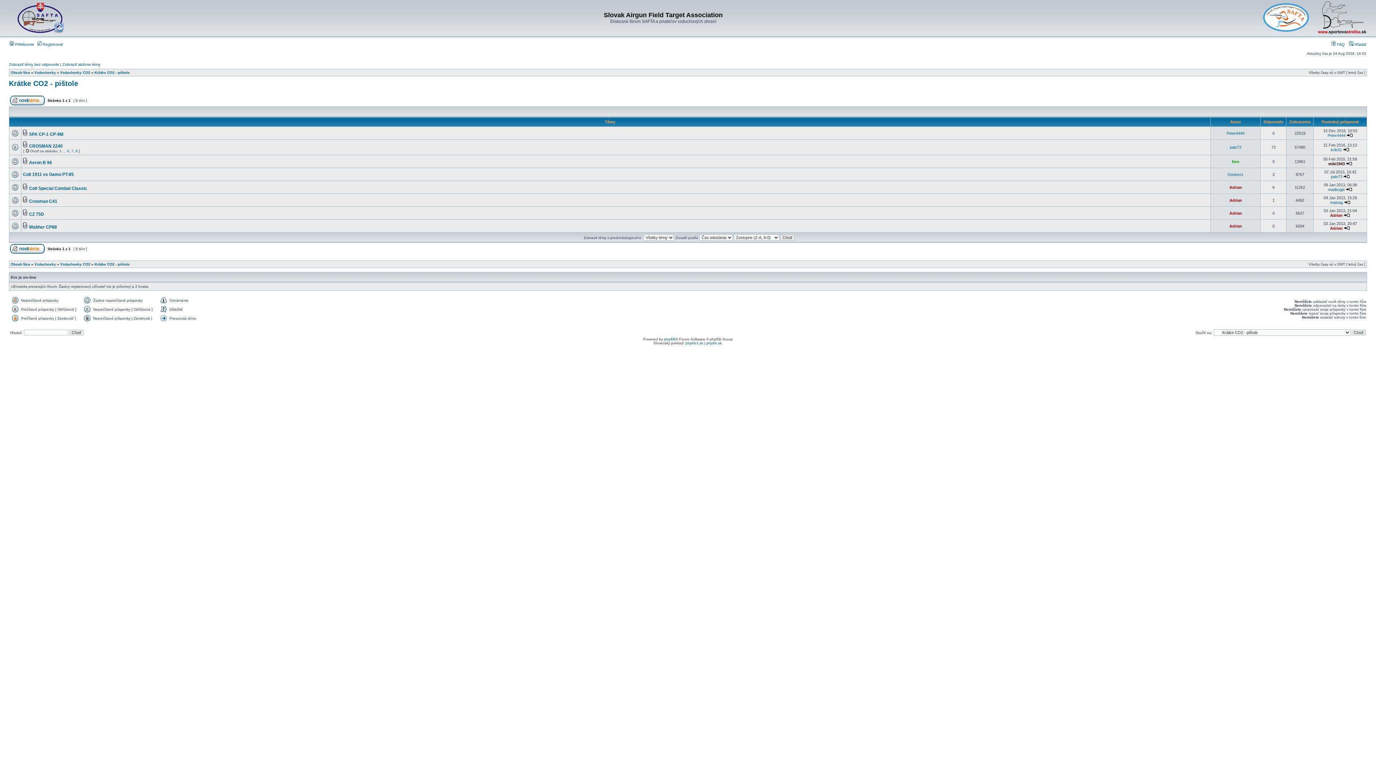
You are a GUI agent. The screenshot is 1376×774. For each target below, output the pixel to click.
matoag (1336, 202)
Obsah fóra (20, 73)
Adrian (1235, 187)
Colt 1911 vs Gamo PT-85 (48, 174)
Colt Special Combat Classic (58, 188)
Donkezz (1235, 174)
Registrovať (52, 44)
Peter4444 (1235, 133)
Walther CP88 (43, 227)
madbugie (1336, 189)
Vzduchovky (45, 73)
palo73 (1235, 147)
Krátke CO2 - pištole (112, 73)
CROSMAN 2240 (46, 146)
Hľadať (1359, 44)
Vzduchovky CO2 (75, 73)
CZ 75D (36, 214)
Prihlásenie (24, 44)
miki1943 (1336, 164)
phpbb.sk (714, 343)
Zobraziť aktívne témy (81, 64)
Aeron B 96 (40, 162)
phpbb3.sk (694, 343)
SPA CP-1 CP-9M (46, 134)
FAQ (1340, 44)
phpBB (669, 339)
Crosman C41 (43, 201)
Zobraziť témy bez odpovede (34, 64)
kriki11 (1336, 150)
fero (1235, 161)
